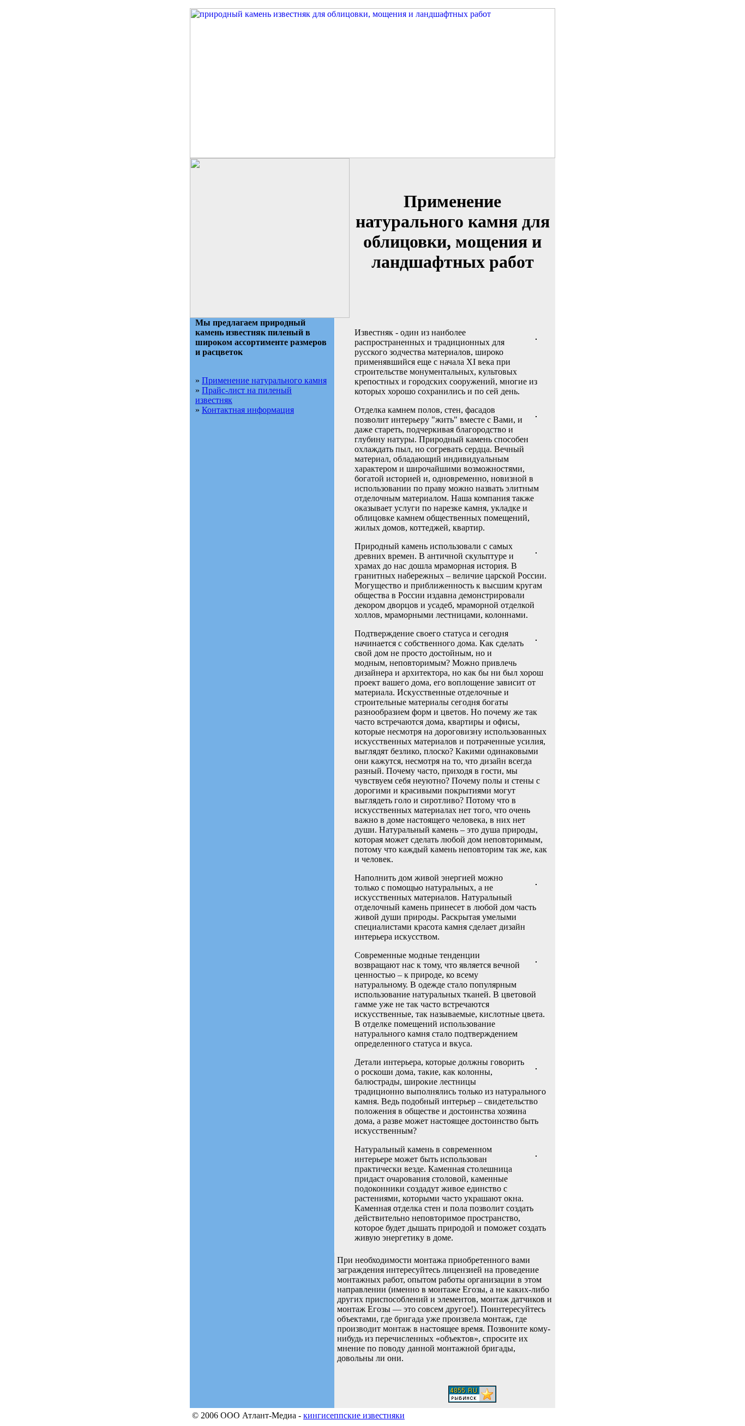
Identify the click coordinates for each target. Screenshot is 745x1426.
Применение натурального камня (264, 380)
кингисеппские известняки (354, 1415)
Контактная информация (248, 409)
